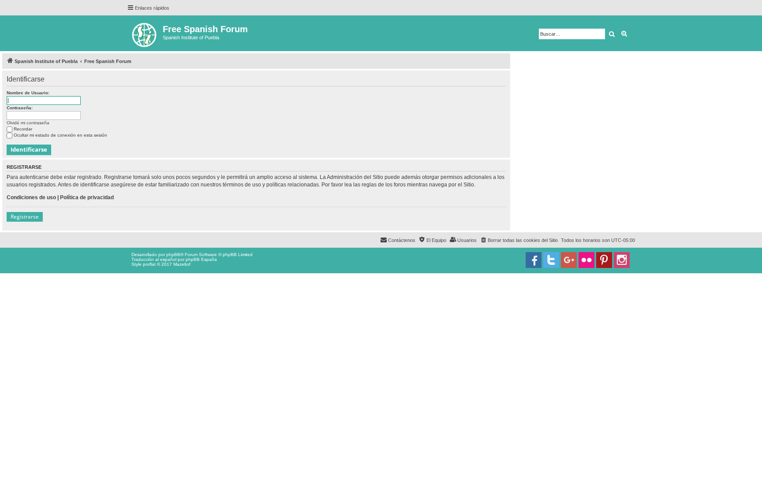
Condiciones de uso (31, 197)
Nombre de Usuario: (28, 92)
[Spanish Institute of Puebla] (145, 33)
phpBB (173, 254)
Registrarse (25, 216)
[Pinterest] (604, 260)
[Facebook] (534, 260)
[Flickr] (586, 260)
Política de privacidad (87, 197)
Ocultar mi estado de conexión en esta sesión (60, 135)
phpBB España (201, 259)
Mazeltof (181, 264)
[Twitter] (551, 260)
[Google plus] (569, 260)
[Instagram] (622, 260)
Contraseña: (20, 107)
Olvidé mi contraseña (28, 122)
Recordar (23, 128)
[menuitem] (519, 240)
